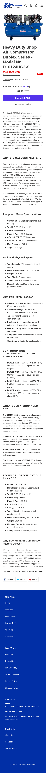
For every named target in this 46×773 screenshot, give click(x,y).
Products (9, 610)
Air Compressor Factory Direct (25, 764)
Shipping (6, 79)
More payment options (23, 104)
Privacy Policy (11, 668)
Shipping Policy (11, 688)
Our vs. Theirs (11, 623)
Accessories (10, 616)
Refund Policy (11, 681)
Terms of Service (12, 674)
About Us (9, 630)
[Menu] (41, 5)
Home (7, 603)
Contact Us (10, 637)
